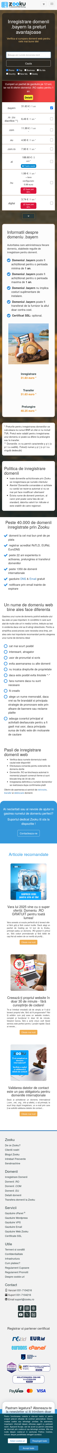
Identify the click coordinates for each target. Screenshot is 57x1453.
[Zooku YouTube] (20, 1314)
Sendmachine (12, 1163)
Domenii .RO (12, 1181)
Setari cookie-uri (17, 1440)
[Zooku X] (27, 1314)
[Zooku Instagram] (27, 1308)
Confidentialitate (14, 1254)
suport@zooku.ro (24, 1299)
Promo (11, 70)
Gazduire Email (13, 1226)
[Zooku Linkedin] (33, 1314)
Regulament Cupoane (17, 1267)
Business (30, 70)
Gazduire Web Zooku (16, 1231)
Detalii (28, 97)
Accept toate (28, 1448)
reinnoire (42, 789)
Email (32, 579)
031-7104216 (24, 1290)
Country (11, 73)
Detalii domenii (13, 1195)
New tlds (24, 73)
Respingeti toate (39, 1440)
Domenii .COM (13, 1186)
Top (20, 70)
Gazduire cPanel (15, 1213)
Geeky (35, 73)
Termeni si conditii (15, 1249)
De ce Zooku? (12, 1145)
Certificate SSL (13, 1236)
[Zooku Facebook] (20, 1308)
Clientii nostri (12, 1149)
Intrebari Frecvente (15, 1159)
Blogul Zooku (12, 1154)
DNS (23, 579)
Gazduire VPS (13, 1222)
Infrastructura (12, 1258)
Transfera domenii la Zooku (20, 1199)
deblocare (19, 792)
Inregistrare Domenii (16, 1177)
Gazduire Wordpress (16, 1218)
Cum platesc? (12, 1263)
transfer (7, 792)
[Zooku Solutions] (13, 4)
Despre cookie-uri (14, 1276)
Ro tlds (42, 70)
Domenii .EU (12, 1190)
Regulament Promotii (16, 1272)
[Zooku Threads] (33, 1308)
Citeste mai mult (28, 942)
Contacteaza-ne (28, 833)
